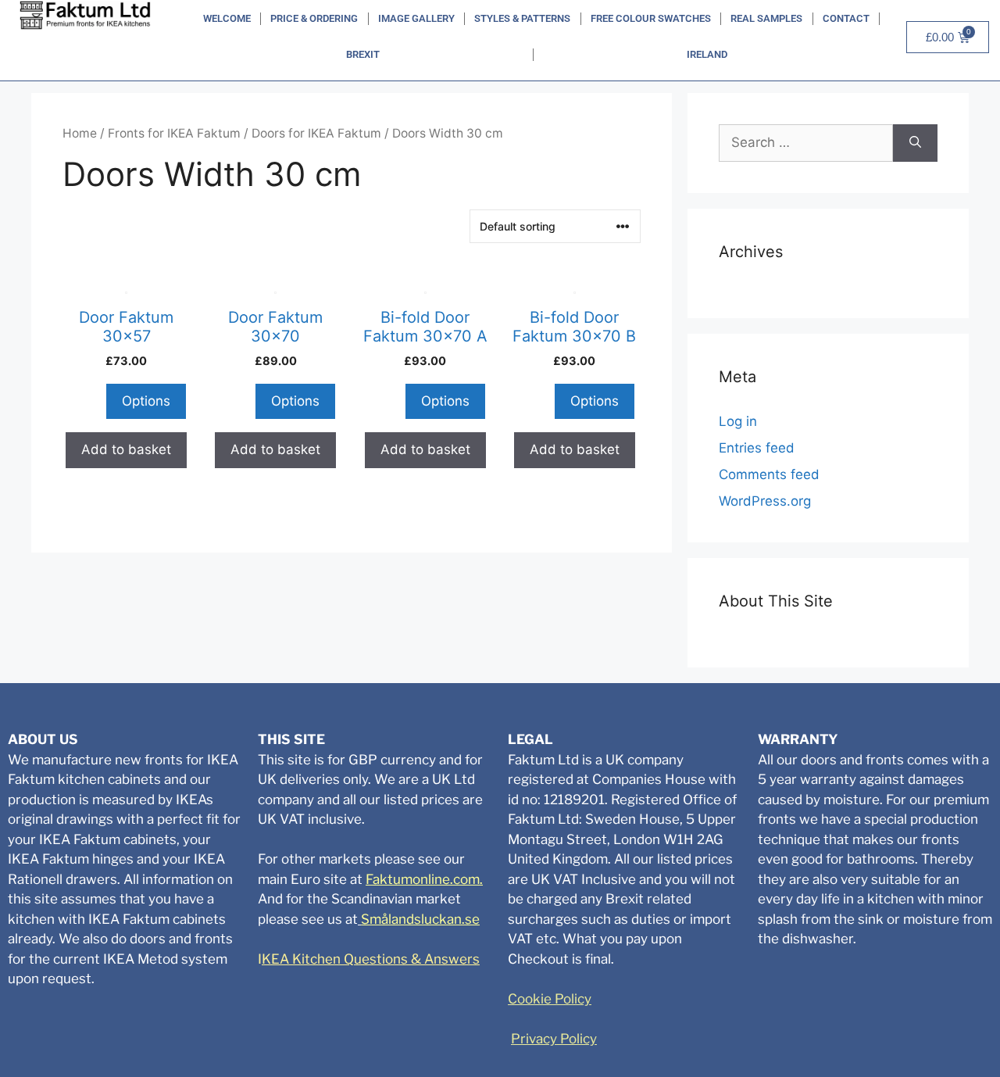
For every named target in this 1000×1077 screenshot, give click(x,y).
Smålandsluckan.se (420, 919)
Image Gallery (416, 18)
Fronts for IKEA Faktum (174, 133)
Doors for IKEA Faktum (316, 133)
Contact (846, 18)
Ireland (707, 54)
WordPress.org (765, 501)
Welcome (227, 18)
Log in (738, 421)
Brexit (363, 54)
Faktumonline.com (423, 879)
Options (146, 401)
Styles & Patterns (522, 18)
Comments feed (769, 474)
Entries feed (757, 448)
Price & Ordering (314, 18)
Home (79, 133)
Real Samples (766, 18)
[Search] (915, 143)
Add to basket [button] (126, 449)
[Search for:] (806, 143)
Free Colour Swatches (651, 18)
